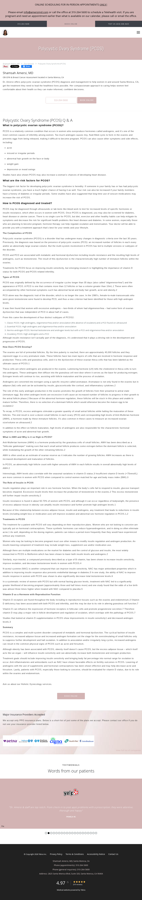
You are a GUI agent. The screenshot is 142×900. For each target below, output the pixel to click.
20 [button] (96, 833)
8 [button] (64, 833)
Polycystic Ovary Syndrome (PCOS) (52, 63)
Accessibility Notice (96, 854)
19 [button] (93, 833)
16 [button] (85, 833)
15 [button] (83, 833)
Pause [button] (2, 826)
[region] (71, 804)
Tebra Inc (42, 854)
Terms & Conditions (75, 854)
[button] (71, 24)
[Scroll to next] (140, 793)
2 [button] (48, 833)
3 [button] (51, 833)
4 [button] (54, 833)
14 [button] (80, 833)
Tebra (83, 890)
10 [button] (69, 833)
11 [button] (72, 833)
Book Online (87, 100)
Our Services (29, 63)
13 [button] (77, 833)
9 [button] (67, 833)
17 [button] (88, 833)
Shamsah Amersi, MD (11, 63)
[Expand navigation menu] (138, 32)
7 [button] (62, 833)
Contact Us (113, 854)
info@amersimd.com (36, 12)
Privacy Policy (56, 854)
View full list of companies (128, 750)
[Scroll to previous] (2, 793)
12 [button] (75, 833)
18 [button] (91, 833)
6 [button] (59, 833)
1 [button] (46, 833)
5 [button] (56, 833)
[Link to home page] (4, 32)
